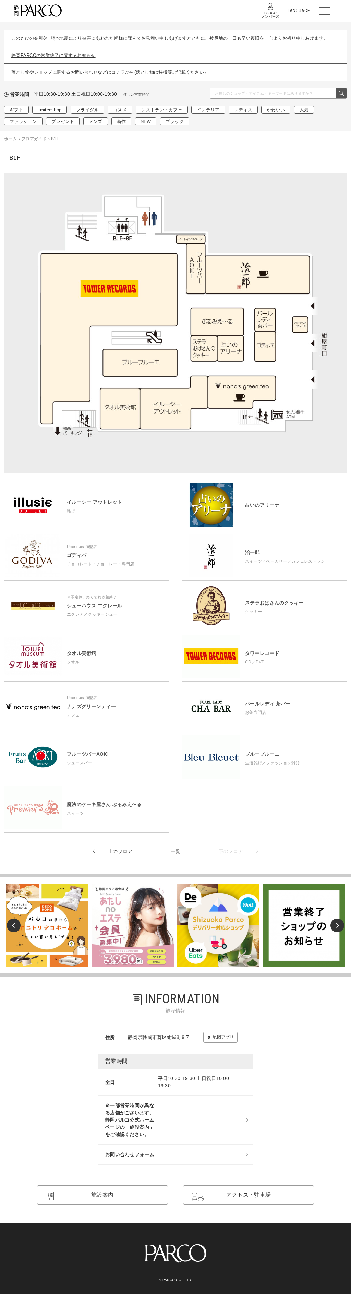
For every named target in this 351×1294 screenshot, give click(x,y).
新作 (121, 121)
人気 (304, 109)
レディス (243, 109)
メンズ (95, 121)
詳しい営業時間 (136, 94)
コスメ (120, 109)
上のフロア (120, 851)
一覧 (176, 851)
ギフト (16, 109)
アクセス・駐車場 (248, 1195)
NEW (146, 121)
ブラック (175, 121)
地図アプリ (223, 1037)
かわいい (276, 109)
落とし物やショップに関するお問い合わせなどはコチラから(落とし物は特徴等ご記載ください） (109, 72)
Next (337, 925)
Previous (14, 925)
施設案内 (102, 1195)
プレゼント (62, 121)
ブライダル (87, 109)
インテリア (208, 109)
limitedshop (49, 109)
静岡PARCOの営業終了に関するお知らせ (53, 55)
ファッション (23, 121)
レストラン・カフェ (161, 109)
